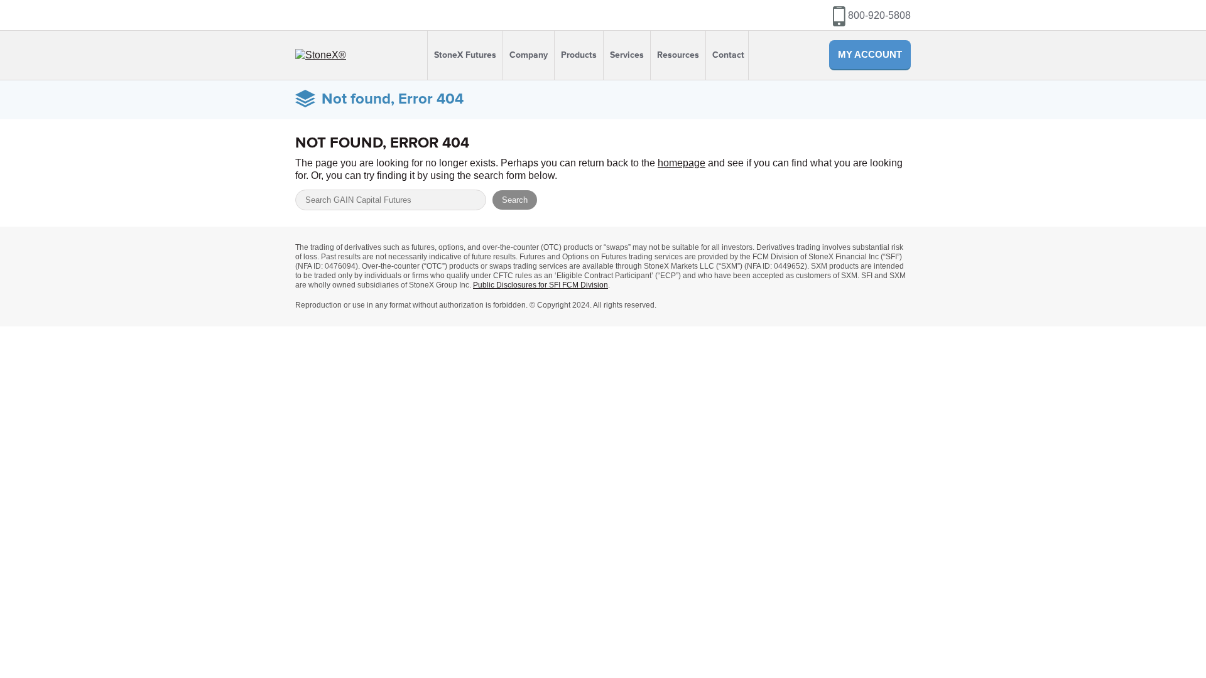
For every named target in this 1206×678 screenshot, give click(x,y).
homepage (681, 163)
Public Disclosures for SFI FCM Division (540, 285)
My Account (870, 54)
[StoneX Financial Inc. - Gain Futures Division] (320, 55)
